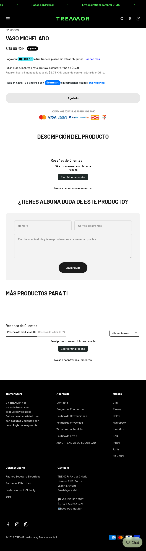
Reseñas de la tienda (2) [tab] (51, 332)
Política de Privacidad (69, 422)
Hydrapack (119, 422)
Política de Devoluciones (71, 416)
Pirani (116, 442)
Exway (117, 409)
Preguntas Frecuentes (70, 409)
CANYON (118, 456)
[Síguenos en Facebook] (8, 524)
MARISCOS (12, 30)
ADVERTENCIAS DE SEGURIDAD (76, 442)
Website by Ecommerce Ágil (41, 537)
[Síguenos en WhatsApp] (26, 524)
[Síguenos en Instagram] (17, 524)
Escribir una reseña (73, 177)
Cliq (115, 402)
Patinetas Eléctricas (18, 483)
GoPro (117, 416)
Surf (8, 496)
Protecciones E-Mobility (21, 490)
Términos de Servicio (69, 429)
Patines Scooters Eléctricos (23, 476)
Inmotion (118, 429)
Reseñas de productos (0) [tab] (21, 332)
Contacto (62, 402)
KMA (115, 435)
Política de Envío (66, 435)
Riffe (116, 449)
